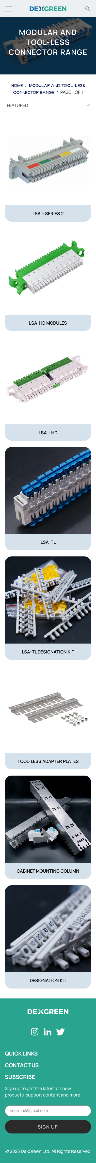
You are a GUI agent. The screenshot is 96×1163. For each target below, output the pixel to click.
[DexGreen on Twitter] (60, 1032)
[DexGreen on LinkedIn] (47, 1032)
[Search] (87, 9)
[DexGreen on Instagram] (35, 1032)
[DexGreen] (48, 8)
